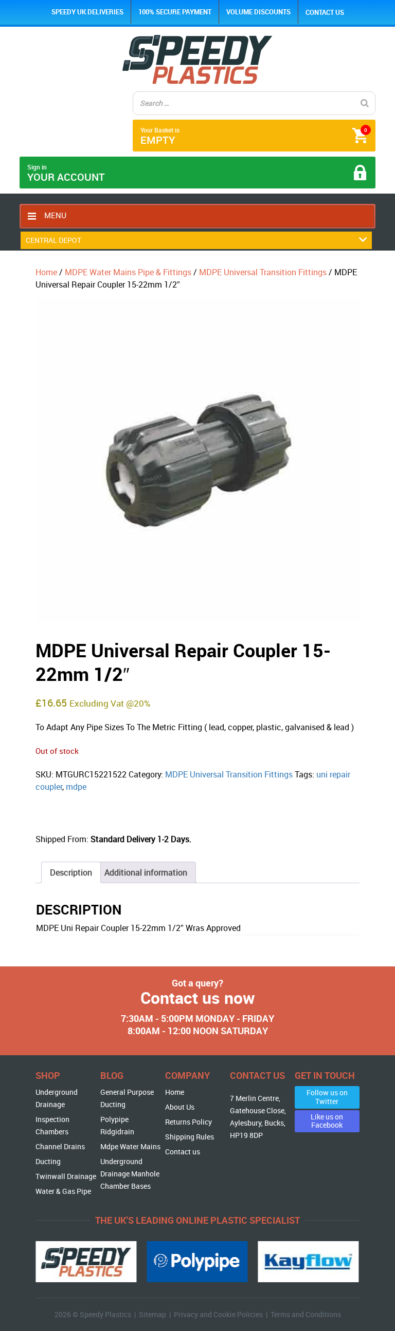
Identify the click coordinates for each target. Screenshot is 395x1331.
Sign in (66, 173)
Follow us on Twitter (327, 1097)
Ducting (48, 1161)
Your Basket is (253, 136)
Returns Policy (188, 1122)
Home (46, 272)
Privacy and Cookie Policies (218, 1314)
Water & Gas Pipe (63, 1191)
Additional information (145, 872)
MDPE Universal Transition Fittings (263, 272)
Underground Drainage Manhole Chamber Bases (129, 1173)
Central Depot (53, 240)
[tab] (71, 872)
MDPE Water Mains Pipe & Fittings (128, 272)
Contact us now (197, 997)
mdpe (76, 786)
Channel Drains (60, 1146)
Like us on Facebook (327, 1121)
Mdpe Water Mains (130, 1146)
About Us (179, 1107)
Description (71, 872)
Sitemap (152, 1314)
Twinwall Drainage (65, 1176)
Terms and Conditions (306, 1314)
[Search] (364, 103)
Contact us (325, 12)
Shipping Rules (189, 1137)
